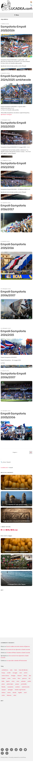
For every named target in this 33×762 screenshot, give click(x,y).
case (20, 673)
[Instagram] (5, 530)
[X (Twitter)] (3, 530)
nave (17, 681)
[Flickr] (11, 530)
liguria (8, 681)
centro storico (5, 676)
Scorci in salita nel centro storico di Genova (18, 646)
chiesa (25, 676)
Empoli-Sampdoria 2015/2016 (13, 246)
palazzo (23, 681)
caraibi (9, 673)
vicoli (25, 692)
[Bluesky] (16, 530)
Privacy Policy (4, 757)
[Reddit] (15, 530)
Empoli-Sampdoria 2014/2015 (13, 333)
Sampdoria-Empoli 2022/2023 (13, 125)
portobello (24, 684)
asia (11, 670)
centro (25, 673)
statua (3, 692)
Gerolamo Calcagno (6, 114)
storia (9, 692)
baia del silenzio (23, 670)
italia (3, 681)
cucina (14, 678)
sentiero (17, 687)
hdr (29, 678)
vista (14, 695)
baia (15, 670)
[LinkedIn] (8, 530)
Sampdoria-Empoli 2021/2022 (13, 165)
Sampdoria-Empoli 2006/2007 (13, 375)
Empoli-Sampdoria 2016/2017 (13, 207)
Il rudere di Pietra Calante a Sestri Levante (18, 653)
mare (13, 681)
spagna (4, 690)
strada (14, 692)
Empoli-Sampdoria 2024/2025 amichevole (16, 78)
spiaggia (10, 690)
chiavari (19, 676)
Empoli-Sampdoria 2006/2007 (13, 293)
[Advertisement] (16, 612)
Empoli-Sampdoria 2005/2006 (13, 415)
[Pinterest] (13, 530)
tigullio (20, 692)
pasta (29, 681)
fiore (19, 678)
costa (8, 678)
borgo (3, 673)
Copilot (3, 678)
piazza (17, 684)
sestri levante (25, 687)
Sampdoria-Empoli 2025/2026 (13, 28)
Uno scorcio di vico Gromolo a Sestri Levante (18, 649)
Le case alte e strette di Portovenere (17, 660)
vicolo (3, 695)
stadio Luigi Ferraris (20, 690)
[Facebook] (1, 530)
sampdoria (10, 687)
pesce (3, 684)
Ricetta (3, 687)
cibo (30, 676)
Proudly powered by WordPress (17, 757)
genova (24, 678)
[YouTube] (6, 530)
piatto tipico (10, 684)
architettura (5, 670)
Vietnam (9, 695)
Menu (17, 15)
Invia (13, 463)
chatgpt (13, 676)
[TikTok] (10, 530)
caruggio (15, 673)
